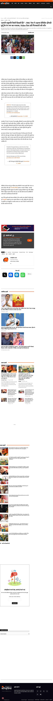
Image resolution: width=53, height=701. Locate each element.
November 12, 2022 (22, 116)
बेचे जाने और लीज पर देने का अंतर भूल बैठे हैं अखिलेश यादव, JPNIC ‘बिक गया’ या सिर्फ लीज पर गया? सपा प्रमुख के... (8, 376)
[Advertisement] (7, 413)
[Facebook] (45, 1)
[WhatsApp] (51, 1)
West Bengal (31, 252)
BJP (5, 252)
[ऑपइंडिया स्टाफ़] (6, 260)
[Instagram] (46, 1)
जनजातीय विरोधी (14, 187)
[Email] (20, 57)
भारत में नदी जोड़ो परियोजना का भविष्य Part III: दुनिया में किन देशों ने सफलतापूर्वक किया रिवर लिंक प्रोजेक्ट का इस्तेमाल (19, 534)
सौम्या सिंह (20, 381)
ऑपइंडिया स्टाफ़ (31, 32)
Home (2, 18)
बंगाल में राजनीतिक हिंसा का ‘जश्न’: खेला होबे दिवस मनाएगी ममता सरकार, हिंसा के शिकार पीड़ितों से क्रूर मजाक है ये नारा (18, 328)
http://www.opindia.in (14, 259)
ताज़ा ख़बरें (2, 445)
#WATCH (9, 105)
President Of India (22, 252)
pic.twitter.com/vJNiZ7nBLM (13, 157)
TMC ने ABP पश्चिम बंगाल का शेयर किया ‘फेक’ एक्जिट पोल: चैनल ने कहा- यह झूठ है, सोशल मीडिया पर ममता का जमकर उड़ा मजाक (18, 309)
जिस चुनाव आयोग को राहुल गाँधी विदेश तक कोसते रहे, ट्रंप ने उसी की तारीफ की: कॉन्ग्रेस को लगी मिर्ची (12, 400)
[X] (49, 1)
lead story (9, 252)
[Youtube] (52, 1)
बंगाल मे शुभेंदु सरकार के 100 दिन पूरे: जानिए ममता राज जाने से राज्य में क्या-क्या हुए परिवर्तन (29, 400)
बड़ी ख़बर (2, 20)
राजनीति (5, 18)
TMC (27, 252)
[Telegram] (17, 57)
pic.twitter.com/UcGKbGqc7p (13, 112)
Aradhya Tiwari (4, 379)
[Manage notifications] (3, 698)
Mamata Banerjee (15, 252)
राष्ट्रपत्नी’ (5, 199)
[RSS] (48, 1)
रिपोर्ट (9, 20)
